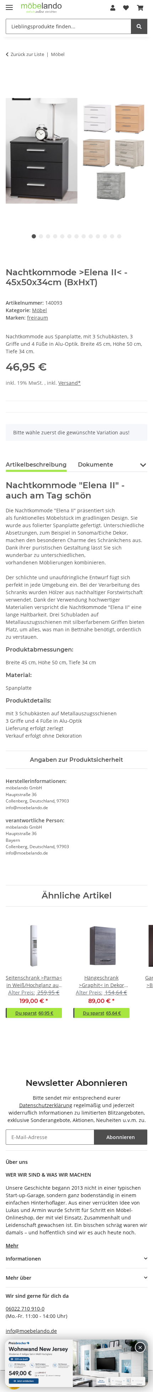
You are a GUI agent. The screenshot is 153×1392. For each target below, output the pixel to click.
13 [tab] (119, 236)
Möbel (39, 310)
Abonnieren (120, 1137)
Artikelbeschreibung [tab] (36, 464)
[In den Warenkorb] (11, 76)
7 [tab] (76, 236)
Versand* (69, 382)
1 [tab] (34, 236)
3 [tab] (48, 236)
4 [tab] (55, 236)
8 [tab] (83, 236)
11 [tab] (105, 236)
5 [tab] (62, 236)
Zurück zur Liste (27, 54)
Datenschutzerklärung (45, 1105)
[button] (112, 8)
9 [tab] (91, 236)
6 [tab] (69, 236)
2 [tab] (41, 236)
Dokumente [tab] (95, 464)
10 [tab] (98, 236)
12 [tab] (112, 236)
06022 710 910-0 (25, 1308)
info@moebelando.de (31, 1331)
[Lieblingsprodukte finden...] (139, 26)
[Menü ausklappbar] (9, 4)
